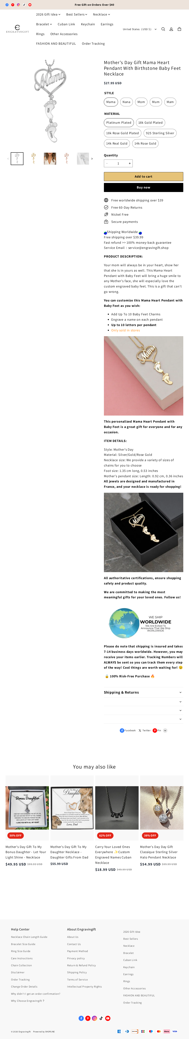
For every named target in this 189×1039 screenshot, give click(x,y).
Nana (127, 102)
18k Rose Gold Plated (122, 133)
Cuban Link (66, 24)
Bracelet (42, 24)
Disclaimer (17, 972)
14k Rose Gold (145, 143)
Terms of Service (77, 979)
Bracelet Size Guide (23, 944)
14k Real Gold (117, 143)
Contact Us (74, 944)
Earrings (107, 24)
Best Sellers (75, 14)
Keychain (88, 24)
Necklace (100, 14)
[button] (163, 29)
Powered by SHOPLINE (44, 1031)
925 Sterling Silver (160, 133)
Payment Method (77, 951)
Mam (170, 102)
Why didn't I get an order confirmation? (35, 993)
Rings (40, 34)
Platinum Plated (118, 122)
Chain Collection (21, 965)
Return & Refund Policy (81, 965)
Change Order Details (24, 986)
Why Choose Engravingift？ (28, 1000)
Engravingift (25, 1031)
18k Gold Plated (150, 122)
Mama (111, 102)
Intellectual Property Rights (84, 986)
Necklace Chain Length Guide (29, 937)
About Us (72, 937)
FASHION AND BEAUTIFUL (56, 43)
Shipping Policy (77, 972)
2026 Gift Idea (47, 14)
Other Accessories (64, 34)
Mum (156, 102)
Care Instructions (21, 958)
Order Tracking (93, 43)
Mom (141, 102)
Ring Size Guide (20, 951)
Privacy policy (76, 958)
